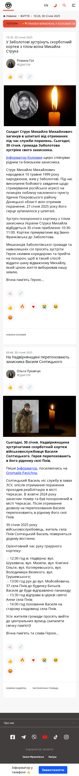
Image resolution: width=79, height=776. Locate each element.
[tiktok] (55, 737)
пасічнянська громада (45, 688)
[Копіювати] (30, 77)
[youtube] (45, 737)
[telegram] (23, 737)
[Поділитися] (20, 77)
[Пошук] (64, 5)
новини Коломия (16, 334)
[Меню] (73, 5)
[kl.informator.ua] (8, 5)
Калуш (53, 756)
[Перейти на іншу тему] (55, 5)
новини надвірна (16, 688)
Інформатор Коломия (24, 157)
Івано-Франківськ (33, 756)
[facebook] (12, 737)
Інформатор (27, 468)
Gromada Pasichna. (22, 472)
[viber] (34, 737)
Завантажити (53, 770)
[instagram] (66, 737)
